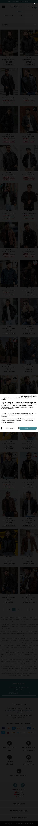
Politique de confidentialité (28, 396)
